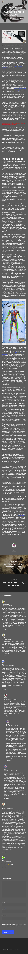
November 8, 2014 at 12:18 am (10, 770)
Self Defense (8, 7)
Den (7, 18)
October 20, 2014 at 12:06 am (10, 699)
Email (4, 909)
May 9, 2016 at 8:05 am (6, 639)
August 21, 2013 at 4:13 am (7, 808)
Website (4, 916)
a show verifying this (20, 88)
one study (16, 90)
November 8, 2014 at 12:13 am (12, 725)
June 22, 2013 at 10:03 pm (7, 861)
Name (4, 902)
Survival (15, 7)
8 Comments (20, 18)
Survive (21, 7)
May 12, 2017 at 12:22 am (7, 605)
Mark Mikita (21, 515)
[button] (25, 2)
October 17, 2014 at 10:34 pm (8, 665)
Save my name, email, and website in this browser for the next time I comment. (14, 925)
